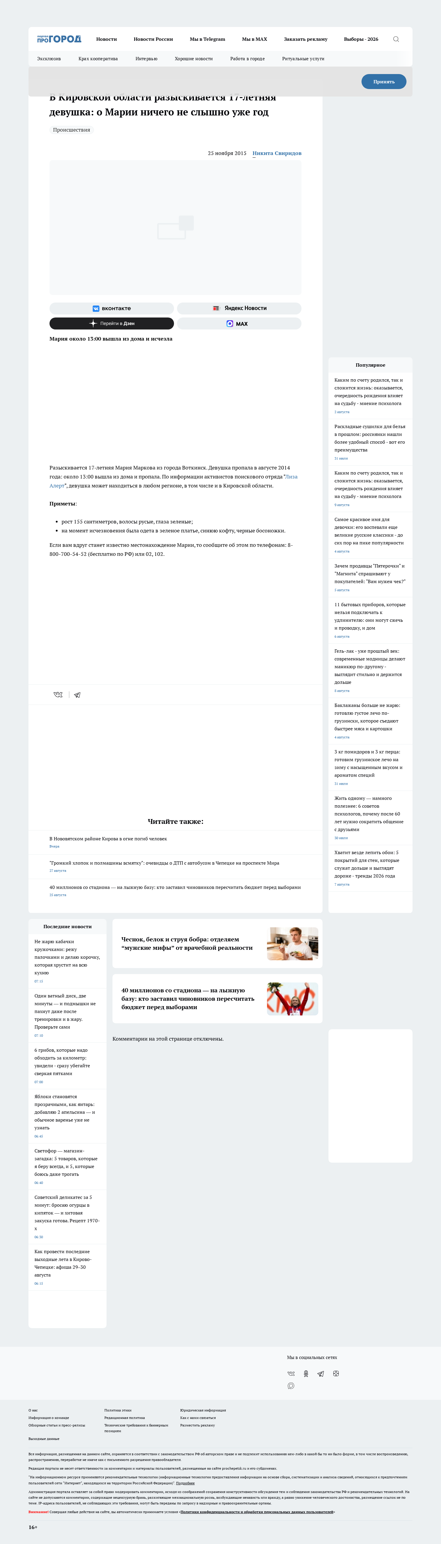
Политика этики (117, 1410)
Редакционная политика (124, 1417)
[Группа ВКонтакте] (112, 308)
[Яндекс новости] (239, 308)
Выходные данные (43, 1438)
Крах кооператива (98, 58)
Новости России (153, 39)
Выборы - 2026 (361, 39)
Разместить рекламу (197, 1425)
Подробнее (185, 1483)
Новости (106, 39)
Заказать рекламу (305, 39)
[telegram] (79, 694)
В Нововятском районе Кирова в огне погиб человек (108, 842)
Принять (384, 82)
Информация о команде (48, 1417)
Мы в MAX (254, 39)
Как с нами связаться (198, 1417)
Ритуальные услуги (303, 58)
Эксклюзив (49, 58)
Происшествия (71, 129)
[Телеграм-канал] (321, 1374)
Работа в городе (247, 58)
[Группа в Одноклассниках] (306, 1374)
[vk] (58, 694)
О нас (33, 1410)
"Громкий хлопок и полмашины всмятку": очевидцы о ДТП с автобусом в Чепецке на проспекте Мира (164, 866)
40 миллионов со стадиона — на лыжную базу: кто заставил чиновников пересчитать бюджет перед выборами (175, 890)
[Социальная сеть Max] (239, 323)
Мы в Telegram (207, 39)
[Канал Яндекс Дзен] (112, 323)
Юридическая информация (203, 1410)
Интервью (147, 58)
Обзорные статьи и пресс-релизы (56, 1425)
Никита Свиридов (277, 153)
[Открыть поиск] (396, 39)
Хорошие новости (194, 58)
